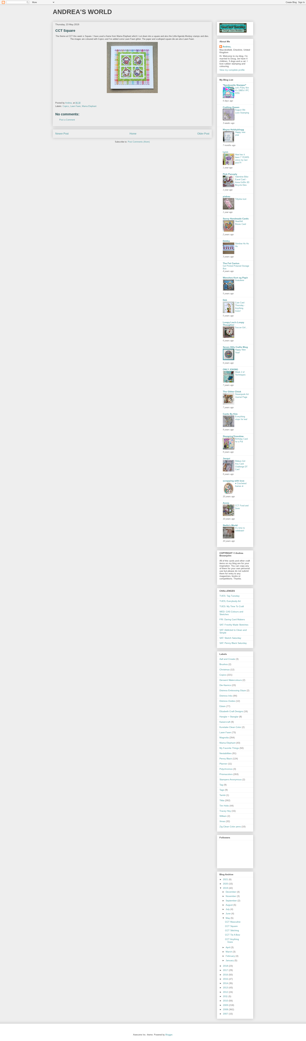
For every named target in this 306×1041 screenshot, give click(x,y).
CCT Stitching (232, 930)
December (231, 892)
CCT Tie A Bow (232, 934)
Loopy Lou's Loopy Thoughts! (233, 323)
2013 (226, 987)
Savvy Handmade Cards (236, 218)
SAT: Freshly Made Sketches (233, 624)
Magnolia (224, 737)
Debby (226, 241)
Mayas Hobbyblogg (233, 129)
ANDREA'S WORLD (82, 11)
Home (133, 133)
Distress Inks (225, 695)
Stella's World (230, 525)
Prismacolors (226, 774)
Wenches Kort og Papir (235, 277)
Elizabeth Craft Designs (231, 711)
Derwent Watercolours (230, 680)
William (223, 816)
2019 (226, 888)
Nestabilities (225, 753)
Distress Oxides (227, 701)
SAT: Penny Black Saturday (233, 643)
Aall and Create (227, 659)
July (228, 909)
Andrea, (227, 46)
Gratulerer (239, 280)
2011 (225, 996)
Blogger (168, 1035)
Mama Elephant (89, 106)
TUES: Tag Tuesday (229, 596)
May (228, 918)
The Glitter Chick (232, 391)
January (230, 960)
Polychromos (226, 769)
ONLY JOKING (230, 369)
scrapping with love (233, 480)
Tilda (221, 800)
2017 (226, 970)
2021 (226, 879)
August (229, 905)
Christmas (224, 669)
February (231, 956)
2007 (226, 1013)
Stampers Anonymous (230, 779)
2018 (226, 966)
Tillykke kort (240, 199)
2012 (226, 992)
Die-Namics (225, 685)
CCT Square (231, 926)
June (228, 913)
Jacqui (226, 458)
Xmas (222, 821)
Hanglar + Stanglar (228, 716)
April (228, 947)
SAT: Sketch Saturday (230, 638)
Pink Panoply (230, 174)
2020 (226, 883)
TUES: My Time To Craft (231, 606)
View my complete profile (232, 70)
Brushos (223, 664)
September (231, 900)
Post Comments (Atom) (139, 142)
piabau (226, 196)
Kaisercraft (224, 722)
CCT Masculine (232, 922)
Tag (221, 784)
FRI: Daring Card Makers (232, 619)
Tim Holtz (224, 805)
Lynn (225, 152)
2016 (226, 974)
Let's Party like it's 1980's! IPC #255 (242, 90)
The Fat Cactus (231, 263)
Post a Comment (67, 120)
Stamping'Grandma (233, 436)
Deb (225, 300)
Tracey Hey (225, 811)
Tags (221, 790)
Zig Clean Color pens (230, 826)
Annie (226, 503)
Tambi (222, 795)
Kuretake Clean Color (230, 727)
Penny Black (225, 758)
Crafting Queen (231, 107)
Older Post (203, 133)
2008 (226, 1009)
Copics (66, 106)
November (231, 896)
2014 (226, 983)
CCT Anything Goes (232, 940)
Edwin (222, 706)
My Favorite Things (229, 748)
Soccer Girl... (241, 327)
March (229, 951)
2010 (226, 1000)
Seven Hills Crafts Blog (235, 347)
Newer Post (62, 133)
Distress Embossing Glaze (232, 690)
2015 (226, 979)
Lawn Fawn (75, 106)
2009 (226, 1005)
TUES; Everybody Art (230, 601)
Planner (223, 763)
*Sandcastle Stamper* (234, 85)
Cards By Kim (230, 414)
